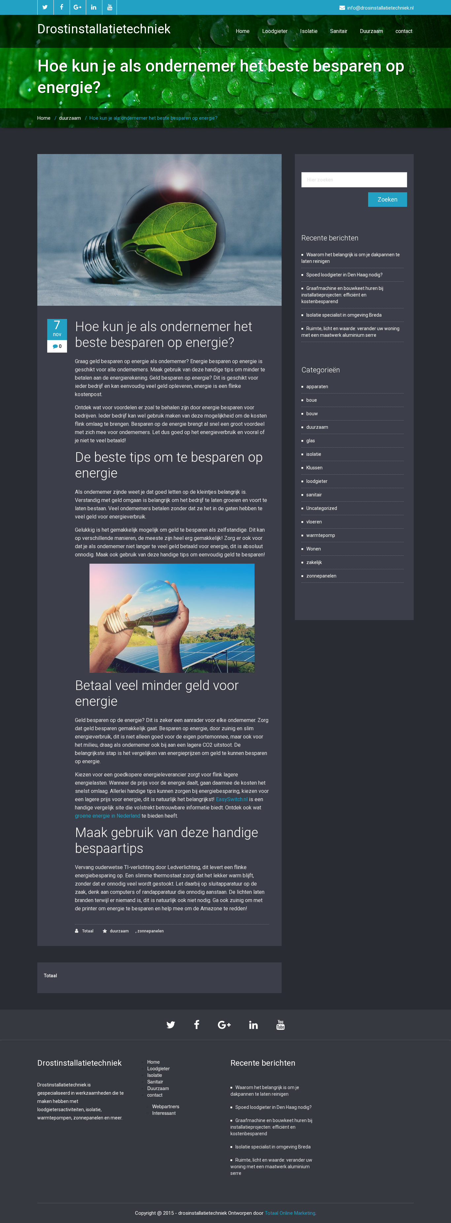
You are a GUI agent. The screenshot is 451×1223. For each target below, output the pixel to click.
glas (310, 440)
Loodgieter (275, 31)
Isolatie (309, 31)
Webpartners (165, 1106)
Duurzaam (371, 31)
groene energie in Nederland (107, 816)
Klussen (314, 467)
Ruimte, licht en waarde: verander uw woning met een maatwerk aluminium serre (271, 1166)
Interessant (164, 1113)
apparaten (317, 386)
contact (404, 31)
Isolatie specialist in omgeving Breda (344, 315)
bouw (312, 413)
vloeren (314, 521)
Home (243, 31)
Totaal (87, 931)
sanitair (314, 494)
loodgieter (317, 481)
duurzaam (70, 118)
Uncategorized (321, 508)
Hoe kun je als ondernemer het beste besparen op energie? (163, 334)
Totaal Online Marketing (290, 1213)
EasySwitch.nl (232, 799)
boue (311, 400)
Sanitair (338, 31)
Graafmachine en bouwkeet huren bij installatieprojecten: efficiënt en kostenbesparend (342, 295)
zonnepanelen (150, 931)
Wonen (313, 548)
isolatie (313, 454)
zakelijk (314, 562)
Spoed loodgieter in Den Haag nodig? (344, 274)
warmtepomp (320, 535)
